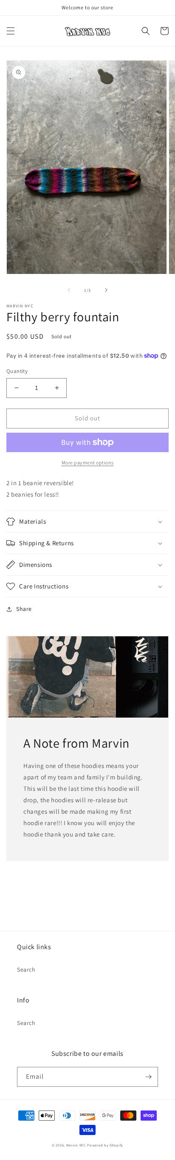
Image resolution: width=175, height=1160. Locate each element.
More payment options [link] (88, 462)
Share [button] (24, 609)
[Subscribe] (148, 1077)
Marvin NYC (76, 1145)
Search (26, 969)
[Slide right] (106, 290)
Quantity (17, 371)
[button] (10, 31)
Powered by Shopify (105, 1145)
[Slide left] (68, 290)
